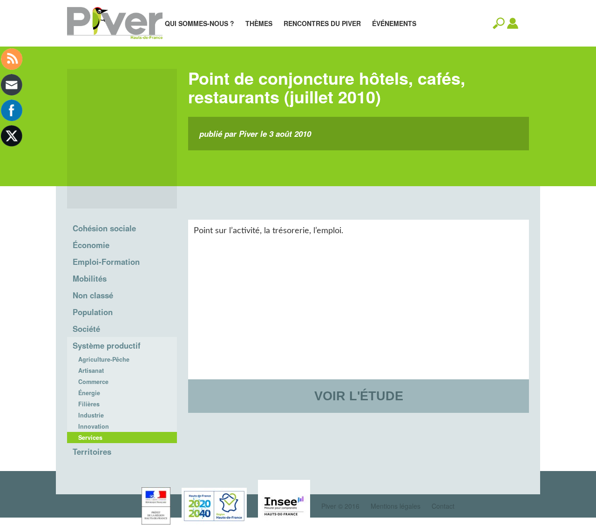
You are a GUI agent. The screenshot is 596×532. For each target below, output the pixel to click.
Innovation (93, 426)
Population (93, 311)
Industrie (91, 415)
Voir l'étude (358, 396)
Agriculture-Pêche (103, 359)
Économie (91, 244)
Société (86, 328)
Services (90, 437)
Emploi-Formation (106, 261)
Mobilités (90, 278)
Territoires (92, 451)
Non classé (93, 295)
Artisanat (91, 370)
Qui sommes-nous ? (199, 23)
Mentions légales (395, 506)
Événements (394, 23)
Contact (443, 506)
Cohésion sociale (104, 228)
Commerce (93, 381)
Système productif (107, 345)
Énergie (89, 393)
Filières (89, 404)
